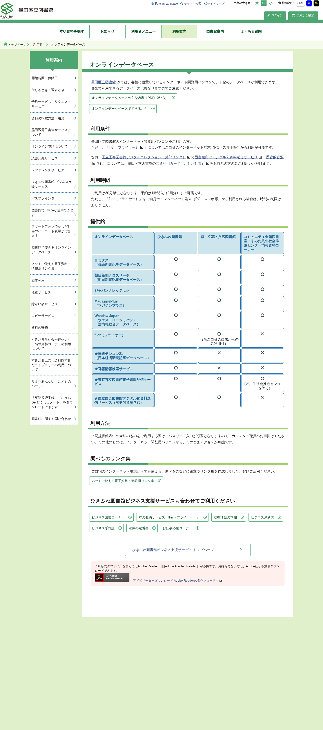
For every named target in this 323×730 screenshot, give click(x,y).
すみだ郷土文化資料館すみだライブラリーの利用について (51, 364)
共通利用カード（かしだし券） (180, 163)
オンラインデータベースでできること (120, 108)
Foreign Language (166, 3)
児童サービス (41, 292)
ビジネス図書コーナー (108, 517)
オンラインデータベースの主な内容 (130, 98)
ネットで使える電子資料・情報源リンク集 (123, 481)
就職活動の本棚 (225, 517)
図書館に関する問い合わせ (51, 419)
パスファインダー (44, 198)
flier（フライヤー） (124, 147)
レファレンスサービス (47, 170)
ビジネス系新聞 (262, 517)
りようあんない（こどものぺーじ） (51, 384)
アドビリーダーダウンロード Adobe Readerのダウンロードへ (176, 580)
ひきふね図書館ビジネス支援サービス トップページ (173, 550)
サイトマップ (215, 3)
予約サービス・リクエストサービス (51, 104)
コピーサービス (42, 316)
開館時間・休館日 (44, 78)
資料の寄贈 (39, 327)
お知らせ (107, 31)
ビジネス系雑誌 (103, 528)
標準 (300, 3)
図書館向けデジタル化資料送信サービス (226, 157)
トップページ (17, 44)
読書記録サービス (44, 158)
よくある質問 (251, 31)
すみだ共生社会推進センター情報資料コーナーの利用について (51, 344)
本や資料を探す (72, 31)
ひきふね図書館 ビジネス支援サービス (51, 184)
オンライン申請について (49, 146)
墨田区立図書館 (103, 82)
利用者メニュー (143, 31)
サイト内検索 (192, 3)
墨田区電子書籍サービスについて (51, 132)
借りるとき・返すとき (47, 90)
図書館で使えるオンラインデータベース (51, 250)
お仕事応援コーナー (177, 528)
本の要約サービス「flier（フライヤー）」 (169, 517)
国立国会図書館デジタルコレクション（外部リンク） (144, 157)
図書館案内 (215, 31)
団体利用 (38, 280)
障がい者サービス (44, 304)
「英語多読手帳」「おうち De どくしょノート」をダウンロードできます (52, 402)
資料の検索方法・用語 (47, 118)
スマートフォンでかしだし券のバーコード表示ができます (51, 230)
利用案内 (179, 31)
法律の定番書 (139, 528)
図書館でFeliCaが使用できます (52, 212)
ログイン (277, 15)
